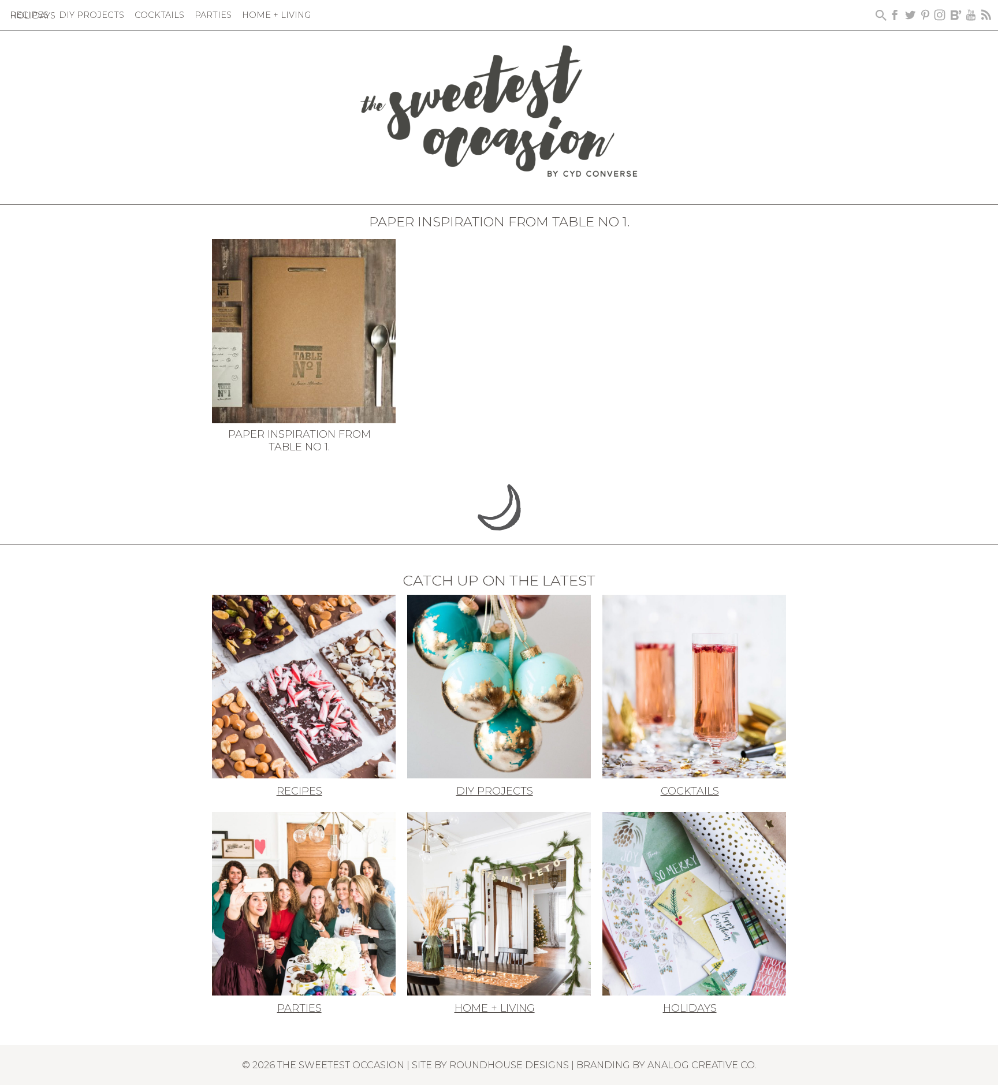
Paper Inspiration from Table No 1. (299, 440)
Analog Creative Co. (702, 1065)
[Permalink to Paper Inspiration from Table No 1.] (304, 330)
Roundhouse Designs (509, 1065)
